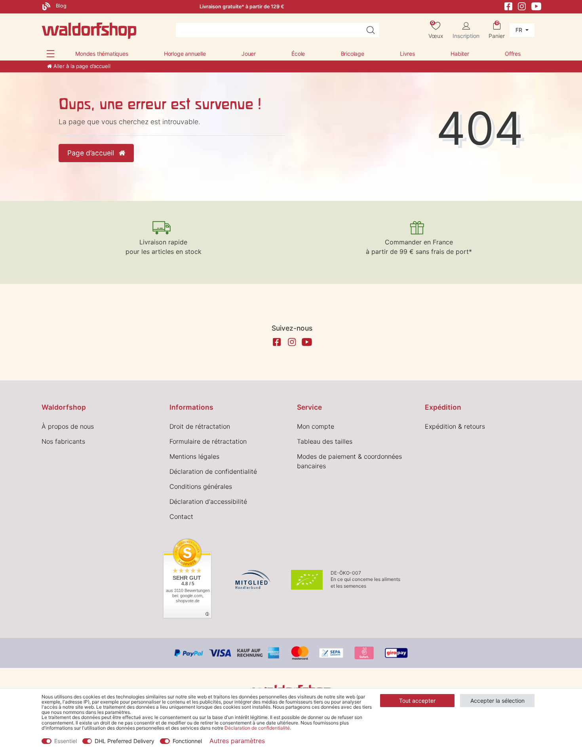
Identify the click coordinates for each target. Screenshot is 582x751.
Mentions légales (194, 456)
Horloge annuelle (185, 53)
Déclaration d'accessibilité (208, 501)
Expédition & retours (455, 426)
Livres (407, 53)
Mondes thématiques (101, 53)
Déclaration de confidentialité (213, 471)
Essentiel (65, 741)
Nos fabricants (63, 441)
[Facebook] (508, 6)
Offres (513, 53)
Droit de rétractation (199, 426)
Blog (60, 6)
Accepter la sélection (497, 700)
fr (519, 29)
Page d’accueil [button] (91, 153)
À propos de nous (68, 426)
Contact (181, 516)
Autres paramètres (237, 741)
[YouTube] (536, 6)
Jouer (249, 53)
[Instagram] (522, 6)
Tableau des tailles (324, 441)
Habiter (460, 53)
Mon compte (315, 426)
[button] (50, 54)
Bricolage (352, 53)
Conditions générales (200, 486)
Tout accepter (417, 700)
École (298, 53)
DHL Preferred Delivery (124, 741)
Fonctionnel (187, 741)
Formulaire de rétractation (208, 441)
